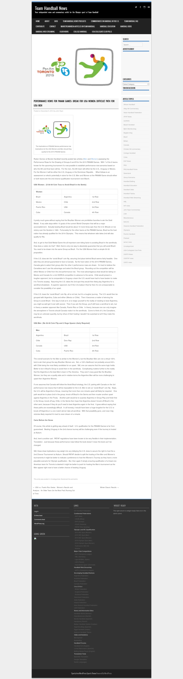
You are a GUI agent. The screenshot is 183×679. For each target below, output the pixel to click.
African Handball (129, 104)
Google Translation (80, 659)
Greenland (127, 173)
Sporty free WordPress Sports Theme (83, 673)
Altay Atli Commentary (131, 108)
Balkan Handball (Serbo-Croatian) (85, 624)
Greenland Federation (81, 597)
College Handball (80, 31)
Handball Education (107, 26)
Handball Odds (126, 26)
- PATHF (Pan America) (82, 527)
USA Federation (79, 608)
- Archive (77, 548)
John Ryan (59, 111)
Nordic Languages (80, 662)
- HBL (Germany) (80, 557)
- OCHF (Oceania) (80, 524)
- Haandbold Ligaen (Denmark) (84, 565)
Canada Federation (80, 584)
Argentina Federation (81, 576)
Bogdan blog (128, 133)
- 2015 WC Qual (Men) (81, 535)
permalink (74, 479)
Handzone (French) (80, 621)
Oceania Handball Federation (134, 226)
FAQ (125, 165)
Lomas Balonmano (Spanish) (84, 648)
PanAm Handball (129, 234)
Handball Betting (129, 181)
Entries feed (38, 515)
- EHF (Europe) (79, 521)
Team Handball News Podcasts (74, 21)
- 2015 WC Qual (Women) (83, 538)
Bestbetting (78, 640)
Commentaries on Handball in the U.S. (105, 21)
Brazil (125, 137)
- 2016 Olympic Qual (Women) (84, 543)
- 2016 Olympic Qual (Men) (83, 540)
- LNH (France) (79, 562)
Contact (53, 26)
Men (85, 159)
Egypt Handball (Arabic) (82, 629)
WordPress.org (39, 523)
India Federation (79, 600)
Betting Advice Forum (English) (84, 651)
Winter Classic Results (109, 487)
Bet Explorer (78, 638)
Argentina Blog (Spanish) (82, 627)
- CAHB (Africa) (79, 519)
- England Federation (81, 592)
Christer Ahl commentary (132, 149)
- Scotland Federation (81, 594)
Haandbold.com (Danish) (82, 616)
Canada (126, 145)
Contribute (40, 26)
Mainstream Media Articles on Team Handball (78, 26)
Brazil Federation (80, 581)
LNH (125, 214)
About (47, 21)
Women (94, 159)
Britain (126, 141)
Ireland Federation (80, 602)
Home (38, 21)
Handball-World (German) (83, 613)
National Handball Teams (82, 632)
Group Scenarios (129, 177)
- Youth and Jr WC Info (81, 546)
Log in (36, 511)
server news (128, 242)
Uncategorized (55, 479)
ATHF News (128, 117)
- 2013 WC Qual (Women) (83, 532)
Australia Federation (81, 578)
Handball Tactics (129, 193)
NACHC (126, 222)
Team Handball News (51, 8)
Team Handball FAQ (131, 21)
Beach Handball (129, 125)
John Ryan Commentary (132, 210)
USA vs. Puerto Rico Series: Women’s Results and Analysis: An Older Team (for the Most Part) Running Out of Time (54, 490)
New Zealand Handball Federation (85, 605)
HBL (125, 201)
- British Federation (80, 589)
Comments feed (39, 519)
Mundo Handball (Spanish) (83, 619)
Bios (56, 21)
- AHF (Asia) (78, 516)
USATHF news (128, 258)
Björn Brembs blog (130, 129)
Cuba (125, 157)
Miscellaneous (128, 218)
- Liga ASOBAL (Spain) (82, 559)
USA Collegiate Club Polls (102, 31)
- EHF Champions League (83, 554)
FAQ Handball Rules (130, 169)
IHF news (127, 206)
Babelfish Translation (81, 657)
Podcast (126, 238)
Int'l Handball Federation (82, 511)
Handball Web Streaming (45, 31)
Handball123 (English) (81, 646)
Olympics (127, 230)
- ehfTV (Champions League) (84, 570)
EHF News (127, 161)
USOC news (128, 262)
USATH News (64, 31)
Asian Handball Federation (133, 112)
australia (126, 121)
